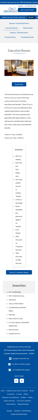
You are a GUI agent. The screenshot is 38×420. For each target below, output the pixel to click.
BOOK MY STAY (27, 10)
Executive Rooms (11, 28)
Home (3, 391)
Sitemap (9, 411)
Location (19, 394)
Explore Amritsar (9, 401)
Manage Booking (23, 404)
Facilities (23, 397)
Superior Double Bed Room (19, 23)
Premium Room (10, 37)
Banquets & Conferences (10, 397)
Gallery (30, 397)
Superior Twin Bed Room (19, 32)
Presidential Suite (27, 37)
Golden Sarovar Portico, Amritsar (13, 17)
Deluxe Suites (28, 28)
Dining (26, 394)
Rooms (30, 17)
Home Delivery (11, 404)
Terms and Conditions (23, 401)
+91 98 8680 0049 (30, 6)
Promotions (11, 394)
